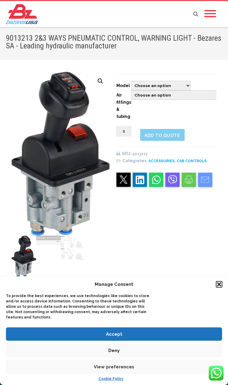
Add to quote (162, 135)
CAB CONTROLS (192, 161)
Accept (114, 334)
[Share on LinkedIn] (140, 180)
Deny (114, 350)
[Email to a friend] (205, 180)
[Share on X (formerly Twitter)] (123, 180)
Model (123, 85)
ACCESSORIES (161, 161)
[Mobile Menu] (210, 14)
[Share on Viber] (172, 180)
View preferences (114, 367)
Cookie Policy (111, 379)
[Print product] (189, 180)
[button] (219, 284)
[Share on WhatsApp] (156, 180)
